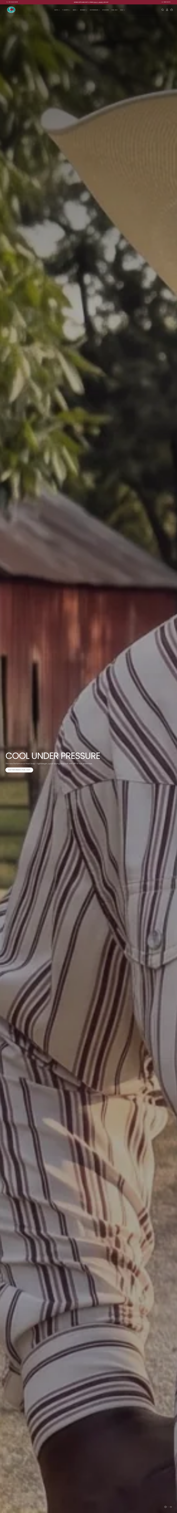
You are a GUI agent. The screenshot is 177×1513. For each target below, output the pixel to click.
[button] (162, 10)
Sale (121, 10)
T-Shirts (65, 10)
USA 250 (114, 10)
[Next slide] (9, 1507)
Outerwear (94, 10)
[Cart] (171, 10)
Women (83, 10)
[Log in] (167, 10)
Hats (56, 10)
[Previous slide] (5, 1507)
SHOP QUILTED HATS (14, 770)
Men (74, 10)
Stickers (105, 10)
